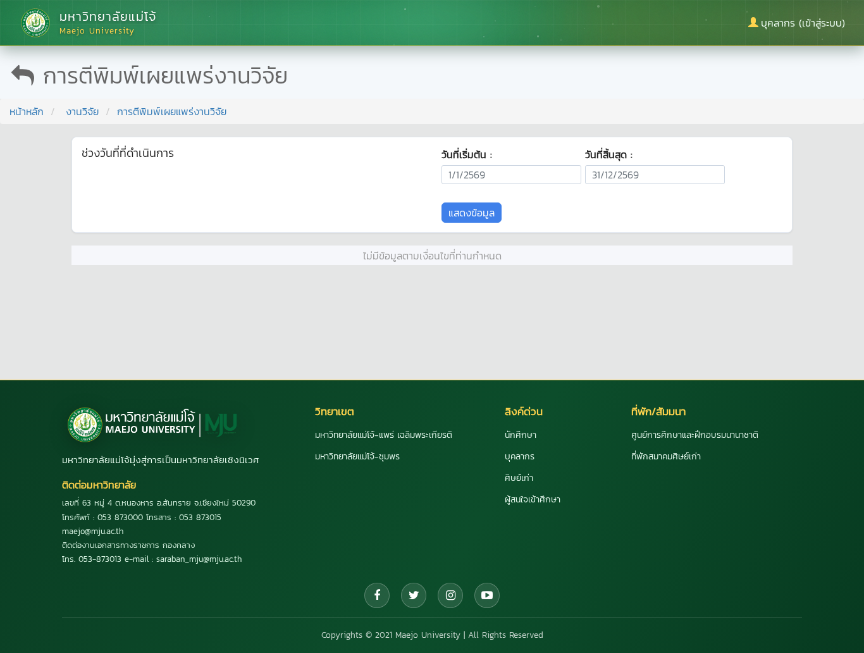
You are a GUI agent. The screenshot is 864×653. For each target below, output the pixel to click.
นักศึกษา (520, 435)
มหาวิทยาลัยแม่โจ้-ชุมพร (357, 456)
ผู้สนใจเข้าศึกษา (532, 499)
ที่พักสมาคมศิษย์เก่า (666, 456)
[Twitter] (413, 595)
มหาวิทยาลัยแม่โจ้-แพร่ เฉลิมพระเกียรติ (383, 435)
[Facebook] (377, 595)
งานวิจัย (82, 111)
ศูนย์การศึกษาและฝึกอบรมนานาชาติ (694, 435)
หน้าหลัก (26, 111)
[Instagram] (450, 595)
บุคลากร (519, 456)
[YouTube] (487, 595)
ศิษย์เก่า (519, 478)
